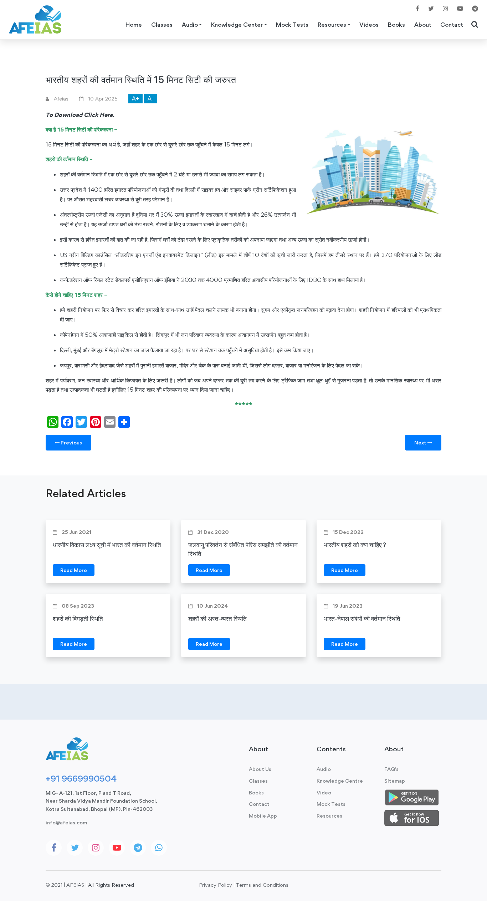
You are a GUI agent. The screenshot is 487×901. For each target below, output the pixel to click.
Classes (162, 24)
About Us (260, 769)
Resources (329, 816)
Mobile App (263, 816)
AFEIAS (75, 885)
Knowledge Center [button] (237, 24)
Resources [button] (332, 24)
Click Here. (99, 114)
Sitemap (394, 781)
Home (133, 24)
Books (396, 24)
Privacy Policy (215, 885)
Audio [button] (190, 24)
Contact (451, 24)
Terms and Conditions (262, 885)
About (422, 24)
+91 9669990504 (81, 778)
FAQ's (391, 769)
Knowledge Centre (340, 781)
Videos (369, 24)
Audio (324, 769)
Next (420, 442)
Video (324, 792)
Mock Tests (292, 24)
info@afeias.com (66, 822)
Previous (71, 442)
